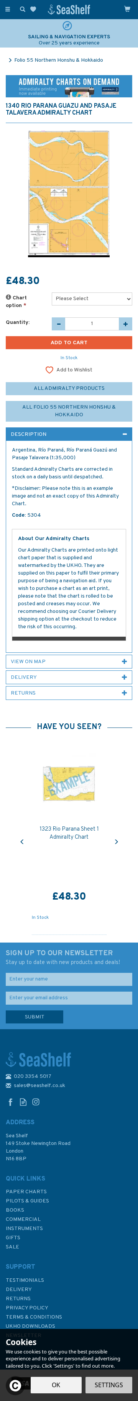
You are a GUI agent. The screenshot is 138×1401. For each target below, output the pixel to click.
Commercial (23, 1219)
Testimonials (25, 1280)
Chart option (16, 302)
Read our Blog (23, 1102)
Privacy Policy (27, 1308)
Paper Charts (26, 1192)
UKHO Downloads (30, 1326)
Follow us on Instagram (36, 1102)
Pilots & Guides (27, 1201)
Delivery (19, 1289)
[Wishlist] (34, 9)
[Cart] (127, 9)
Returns (18, 1299)
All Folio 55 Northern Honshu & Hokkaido (69, 411)
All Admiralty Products (69, 388)
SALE (12, 1247)
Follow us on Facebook (10, 1102)
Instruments (24, 1228)
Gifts (13, 1238)
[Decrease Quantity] (58, 323)
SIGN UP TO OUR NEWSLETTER (63, 957)
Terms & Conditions (34, 1317)
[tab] (69, 434)
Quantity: (18, 322)
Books (15, 1210)
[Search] (21, 9)
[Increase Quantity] (125, 323)
